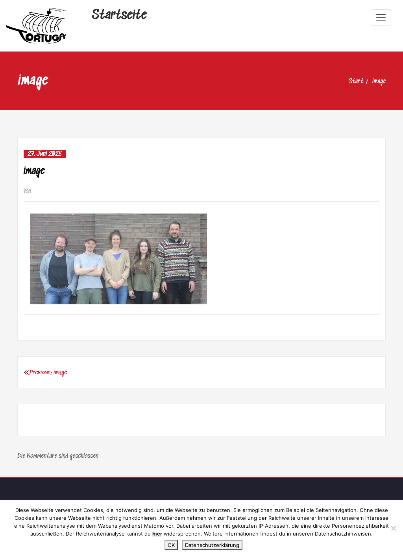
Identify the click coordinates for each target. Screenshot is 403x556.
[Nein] (393, 528)
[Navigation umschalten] (381, 17)
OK (171, 545)
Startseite (119, 15)
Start (356, 81)
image (379, 81)
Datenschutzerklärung (212, 545)
